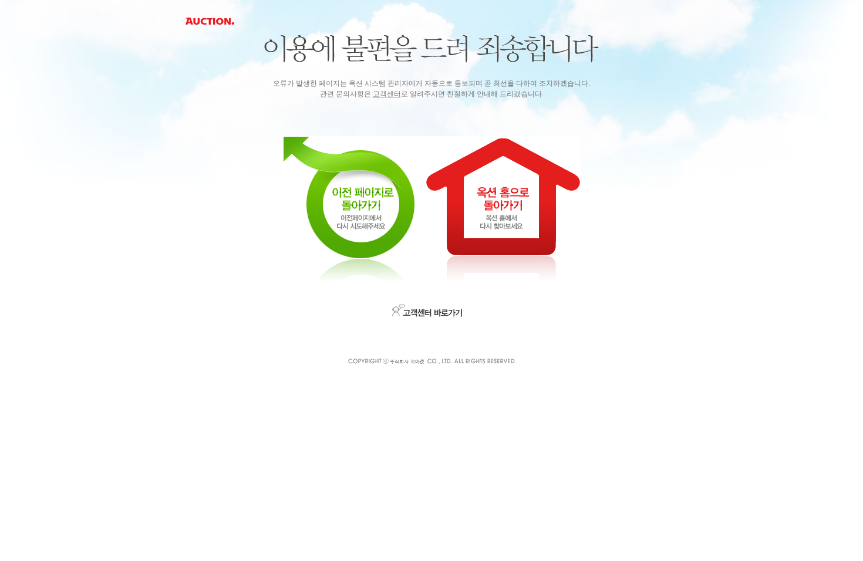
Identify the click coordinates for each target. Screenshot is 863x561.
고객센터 (387, 94)
